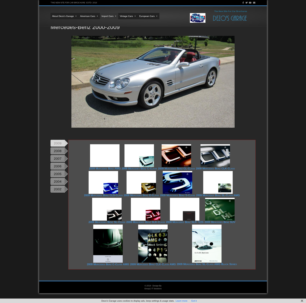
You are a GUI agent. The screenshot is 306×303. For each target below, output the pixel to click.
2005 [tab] (58, 174)
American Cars (87, 16)
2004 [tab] (58, 181)
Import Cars (107, 16)
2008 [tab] (58, 151)
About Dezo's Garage (63, 16)
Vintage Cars (126, 16)
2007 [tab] (58, 158)
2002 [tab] (58, 189)
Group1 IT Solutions (153, 289)
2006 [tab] (58, 166)
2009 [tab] (58, 143)
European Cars (147, 16)
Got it (194, 300)
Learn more (181, 300)
